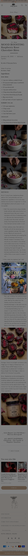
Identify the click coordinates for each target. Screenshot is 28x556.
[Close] (26, 262)
